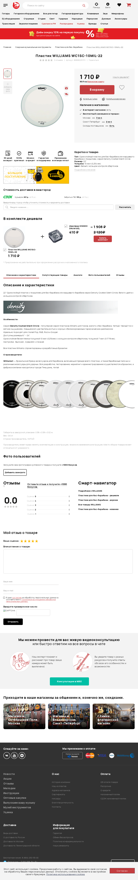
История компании (61, 782)
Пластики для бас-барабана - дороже (98, 500)
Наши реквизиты (61, 845)
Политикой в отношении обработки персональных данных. (31, 600)
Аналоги (78, 275)
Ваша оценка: (11, 541)
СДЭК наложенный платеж (113, 798)
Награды (56, 798)
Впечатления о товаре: (16, 546)
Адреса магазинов (61, 790)
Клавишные (93, 13)
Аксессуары (121, 18)
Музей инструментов (17, 807)
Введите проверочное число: (20, 606)
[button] (5, 716)
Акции (7, 778)
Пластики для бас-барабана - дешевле (98, 495)
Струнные (29, 18)
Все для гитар (50, 13)
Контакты (56, 806)
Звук (105, 13)
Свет (52, 18)
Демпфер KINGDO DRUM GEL (78, 227)
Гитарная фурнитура (72, 13)
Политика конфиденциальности (68, 841)
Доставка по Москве (13, 841)
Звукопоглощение (28, 23)
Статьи (104, 23)
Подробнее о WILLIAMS (90, 491)
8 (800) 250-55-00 (30, 857)
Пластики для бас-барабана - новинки (98, 509)
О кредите (106, 790)
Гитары (6, 13)
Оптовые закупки (14, 798)
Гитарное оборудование (26, 13)
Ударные (63, 18)
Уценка (80, 23)
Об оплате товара (109, 782)
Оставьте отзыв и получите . (47, 485)
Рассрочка (106, 786)
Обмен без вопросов (63, 837)
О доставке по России (14, 837)
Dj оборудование (11, 18)
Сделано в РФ (49, 23)
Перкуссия (92, 18)
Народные (77, 18)
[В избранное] (121, 89)
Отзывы (120, 275)
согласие (17, 597)
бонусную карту (95, 81)
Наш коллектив (59, 786)
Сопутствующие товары (55, 275)
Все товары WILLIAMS (89, 504)
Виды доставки (10, 833)
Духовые (106, 18)
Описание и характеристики (21, 275)
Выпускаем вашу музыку (19, 802)
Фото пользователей (99, 275)
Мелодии (9, 788)
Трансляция (8, 23)
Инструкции (11, 793)
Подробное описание (84, 170)
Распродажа (66, 23)
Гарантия (57, 833)
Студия (41, 18)
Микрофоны (118, 13)
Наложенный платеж (110, 794)
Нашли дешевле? (121, 77)
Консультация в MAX (69, 681)
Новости (9, 774)
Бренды (92, 23)
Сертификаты (58, 794)
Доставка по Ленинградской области (21, 845)
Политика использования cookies (65, 874)
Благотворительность (63, 802)
